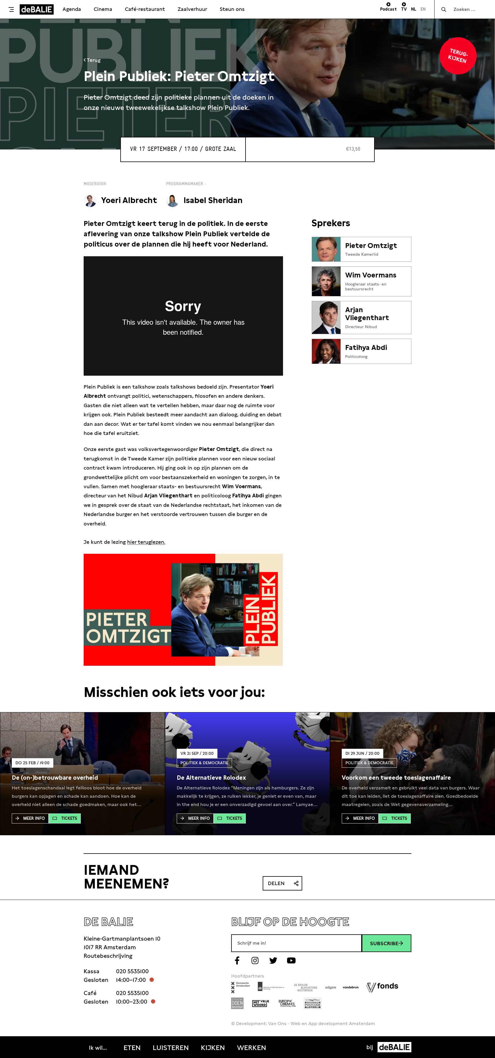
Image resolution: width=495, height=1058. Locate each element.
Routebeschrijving (108, 955)
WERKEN (251, 1047)
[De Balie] (36, 9)
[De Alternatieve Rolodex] (211, 777)
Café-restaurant (145, 9)
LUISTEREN (171, 1047)
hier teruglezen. (146, 542)
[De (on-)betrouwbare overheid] (55, 777)
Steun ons (232, 9)
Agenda (71, 9)
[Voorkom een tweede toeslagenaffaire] (396, 777)
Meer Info (34, 818)
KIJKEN (213, 1047)
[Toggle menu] (11, 9)
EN (423, 9)
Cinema (103, 9)
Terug (93, 60)
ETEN (132, 1047)
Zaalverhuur (192, 9)
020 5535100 (132, 971)
